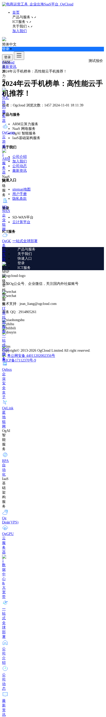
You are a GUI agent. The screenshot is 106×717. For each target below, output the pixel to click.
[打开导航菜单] (19, 55)
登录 (7, 57)
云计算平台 (21, 222)
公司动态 (19, 166)
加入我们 (19, 31)
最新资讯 (9, 67)
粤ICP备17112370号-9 (19, 360)
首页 (16, 12)
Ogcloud (8, 62)
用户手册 (19, 194)
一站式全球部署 (25, 241)
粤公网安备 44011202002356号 (31, 356)
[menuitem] (58, 249)
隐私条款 (19, 199)
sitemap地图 (21, 189)
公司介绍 (19, 157)
